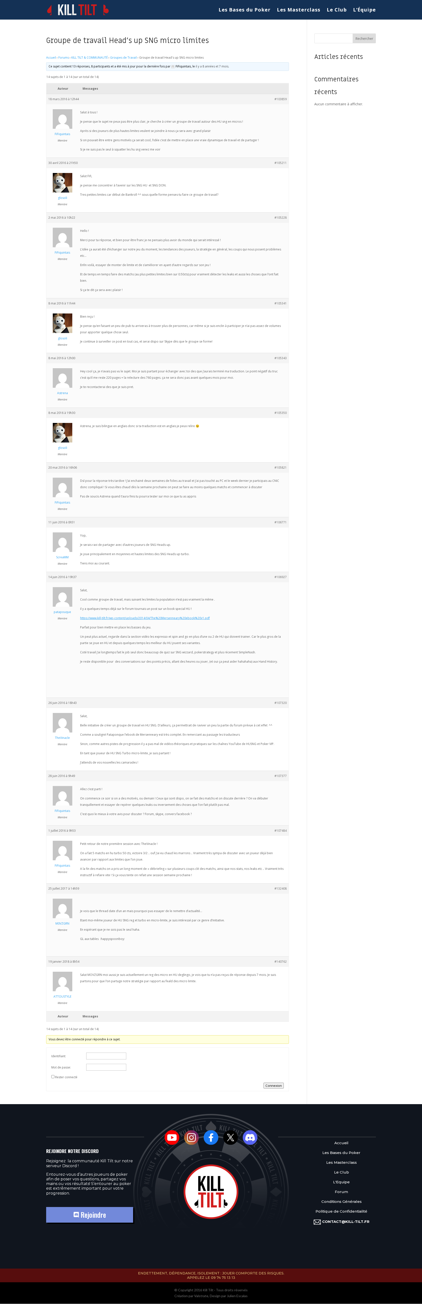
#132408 (280, 888)
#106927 (280, 577)
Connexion (273, 1085)
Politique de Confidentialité (341, 1211)
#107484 (280, 831)
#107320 (280, 703)
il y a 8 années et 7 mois (212, 66)
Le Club (337, 10)
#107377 (280, 776)
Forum (341, 1192)
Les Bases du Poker (245, 10)
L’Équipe (364, 10)
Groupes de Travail (123, 57)
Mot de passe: (61, 1067)
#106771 (280, 522)
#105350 (280, 413)
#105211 (280, 163)
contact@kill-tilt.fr (345, 1221)
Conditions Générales (341, 1201)
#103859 (280, 99)
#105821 (280, 467)
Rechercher (364, 38)
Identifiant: (58, 1056)
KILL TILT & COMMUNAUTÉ (89, 57)
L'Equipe (341, 1182)
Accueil (51, 57)
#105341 (280, 303)
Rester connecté (66, 1077)
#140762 (280, 961)
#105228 (280, 218)
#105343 (280, 358)
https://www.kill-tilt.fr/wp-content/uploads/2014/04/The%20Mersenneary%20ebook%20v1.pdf (145, 618)
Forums (63, 57)
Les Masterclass (298, 10)
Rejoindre (92, 1215)
